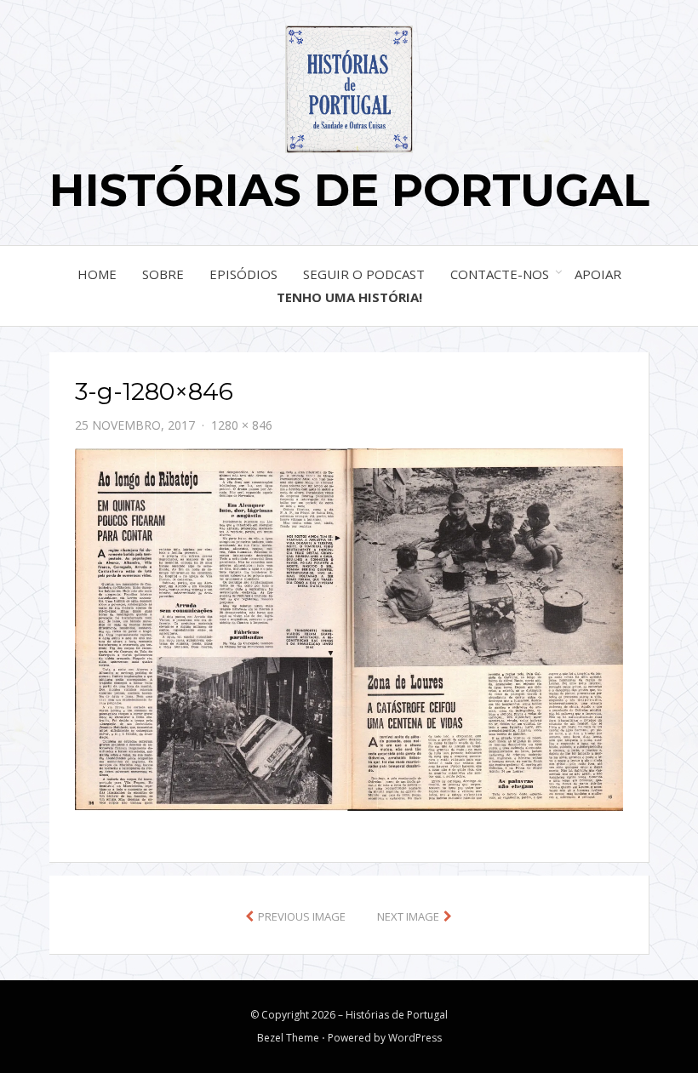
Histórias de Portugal (349, 190)
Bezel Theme (288, 1037)
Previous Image (302, 916)
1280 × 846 (241, 425)
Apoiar (598, 274)
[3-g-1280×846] (349, 628)
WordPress (415, 1037)
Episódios (243, 274)
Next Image (408, 916)
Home (97, 274)
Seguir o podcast (364, 274)
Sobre (163, 274)
